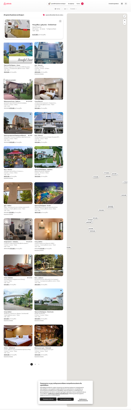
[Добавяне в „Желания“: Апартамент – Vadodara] (30, 220)
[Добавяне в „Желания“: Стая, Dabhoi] (30, 290)
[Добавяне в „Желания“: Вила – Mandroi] (30, 148)
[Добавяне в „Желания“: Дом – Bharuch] (61, 44)
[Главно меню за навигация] (125, 3)
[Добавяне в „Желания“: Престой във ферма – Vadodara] (61, 148)
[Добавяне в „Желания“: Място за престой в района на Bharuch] (30, 114)
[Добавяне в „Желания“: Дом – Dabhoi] (30, 184)
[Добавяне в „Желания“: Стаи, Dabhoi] (61, 220)
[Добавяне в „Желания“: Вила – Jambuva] (61, 256)
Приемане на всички (48, 399)
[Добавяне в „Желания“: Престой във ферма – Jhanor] (30, 44)
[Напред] (38, 364)
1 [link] (31, 364)
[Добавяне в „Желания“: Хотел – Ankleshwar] (30, 326)
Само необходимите (65, 399)
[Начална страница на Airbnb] (7, 4)
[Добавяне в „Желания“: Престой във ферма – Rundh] (61, 184)
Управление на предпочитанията (83, 400)
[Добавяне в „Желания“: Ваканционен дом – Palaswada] (61, 326)
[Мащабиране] (124, 20)
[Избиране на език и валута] (121, 3)
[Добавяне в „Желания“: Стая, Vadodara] (30, 256)
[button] (35, 35)
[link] (28, 364)
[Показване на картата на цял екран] (124, 16)
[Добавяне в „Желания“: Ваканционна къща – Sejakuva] (30, 80)
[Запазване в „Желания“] (60, 21)
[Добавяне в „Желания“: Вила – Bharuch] (61, 114)
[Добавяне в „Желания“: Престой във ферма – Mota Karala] (61, 290)
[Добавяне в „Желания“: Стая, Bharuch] (61, 80)
